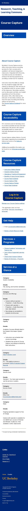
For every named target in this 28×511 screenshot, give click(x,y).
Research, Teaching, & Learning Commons (13, 11)
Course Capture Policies (11, 183)
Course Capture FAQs (10, 181)
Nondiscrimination (7, 496)
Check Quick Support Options (13, 256)
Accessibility (6, 493)
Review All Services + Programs (13, 259)
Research (6, 461)
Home (4, 474)
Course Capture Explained (12, 103)
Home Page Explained (10, 185)
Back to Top (5, 503)
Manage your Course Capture (13, 203)
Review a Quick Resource (13, 231)
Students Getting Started (11, 172)
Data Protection (9, 354)
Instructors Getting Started (12, 169)
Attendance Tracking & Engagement (15, 174)
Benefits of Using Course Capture (14, 176)
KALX (5, 459)
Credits (10, 474)
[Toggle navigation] (25, 3)
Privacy (4, 498)
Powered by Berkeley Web (10, 491)
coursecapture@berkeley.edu (12, 397)
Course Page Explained (11, 178)
